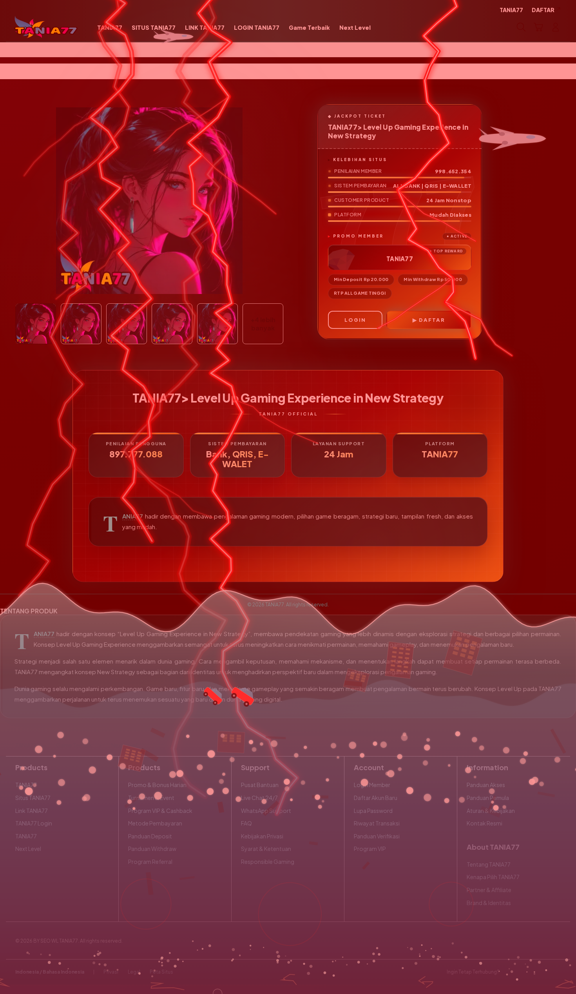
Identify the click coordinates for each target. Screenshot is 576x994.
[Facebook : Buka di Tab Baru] (510, 972)
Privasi (110, 972)
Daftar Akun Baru (375, 797)
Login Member (372, 784)
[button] (538, 27)
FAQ (246, 823)
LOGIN (355, 320)
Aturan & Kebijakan (491, 810)
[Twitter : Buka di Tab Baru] (525, 972)
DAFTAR (432, 320)
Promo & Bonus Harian (157, 784)
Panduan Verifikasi (377, 836)
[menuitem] (109, 28)
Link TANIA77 (31, 810)
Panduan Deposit (150, 836)
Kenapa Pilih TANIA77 (493, 876)
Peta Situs (161, 972)
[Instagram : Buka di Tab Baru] (540, 972)
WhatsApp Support (266, 810)
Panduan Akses (486, 784)
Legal (134, 972)
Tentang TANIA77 (489, 864)
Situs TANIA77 (33, 797)
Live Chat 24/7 (259, 797)
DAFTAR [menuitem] (543, 9)
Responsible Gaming (267, 861)
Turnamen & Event (151, 797)
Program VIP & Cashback (160, 810)
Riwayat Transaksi (377, 823)
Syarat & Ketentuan (266, 848)
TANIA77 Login (33, 823)
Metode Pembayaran (155, 823)
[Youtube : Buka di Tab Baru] (556, 972)
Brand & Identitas (489, 902)
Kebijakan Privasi (262, 836)
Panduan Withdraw (152, 848)
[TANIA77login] (46, 27)
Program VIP (370, 848)
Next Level (28, 848)
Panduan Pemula (488, 797)
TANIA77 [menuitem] (511, 9)
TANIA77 (132, 516)
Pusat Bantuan (260, 784)
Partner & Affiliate (489, 889)
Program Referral (150, 861)
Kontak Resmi (484, 823)
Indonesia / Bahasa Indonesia (49, 972)
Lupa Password (373, 810)
